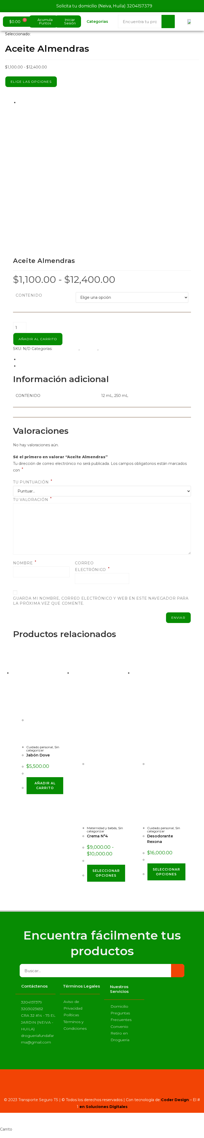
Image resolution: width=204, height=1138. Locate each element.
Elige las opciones (31, 82)
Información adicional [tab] (38, 359)
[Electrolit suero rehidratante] (84, 171)
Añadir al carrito (38, 339)
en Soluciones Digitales (103, 1106)
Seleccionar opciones (106, 873)
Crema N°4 (97, 836)
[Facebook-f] (87, 1089)
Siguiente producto (36, 102)
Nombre (24, 563)
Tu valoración (32, 499)
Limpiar (83, 306)
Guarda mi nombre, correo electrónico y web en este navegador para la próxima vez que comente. (101, 600)
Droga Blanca (66, 348)
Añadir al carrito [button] (45, 785)
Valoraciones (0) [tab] (32, 366)
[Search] (168, 21)
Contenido (29, 295)
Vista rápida (34, 698)
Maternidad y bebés (102, 828)
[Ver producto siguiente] (56, 102)
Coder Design (174, 1099)
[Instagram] (102, 1089)
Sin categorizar (113, 348)
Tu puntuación (32, 482)
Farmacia (88, 348)
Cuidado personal (39, 747)
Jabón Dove (38, 755)
